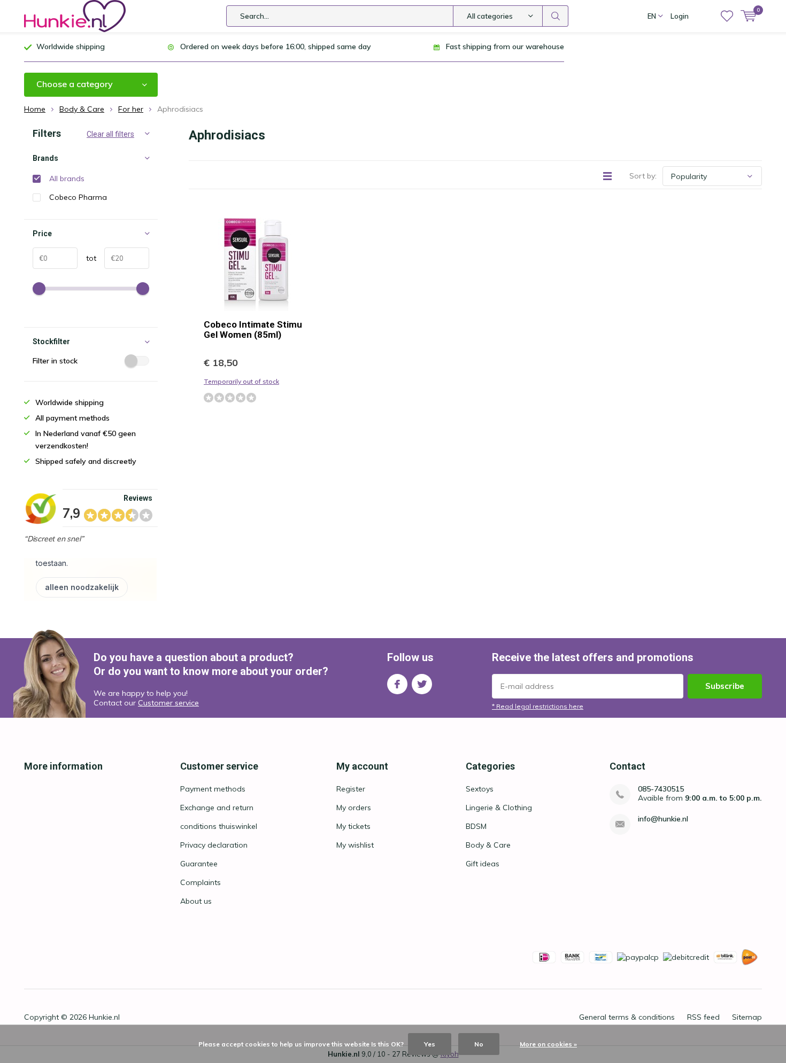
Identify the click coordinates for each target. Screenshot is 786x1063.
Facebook (397, 684)
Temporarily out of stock (241, 381)
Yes (429, 1044)
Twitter (422, 684)
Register (350, 789)
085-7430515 (661, 789)
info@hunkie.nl (663, 819)
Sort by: (643, 176)
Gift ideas (482, 863)
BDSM (476, 826)
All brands (66, 178)
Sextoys (480, 789)
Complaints (200, 882)
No (478, 1044)
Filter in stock (55, 361)
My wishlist (355, 845)
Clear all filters (110, 134)
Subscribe (724, 686)
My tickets (353, 826)
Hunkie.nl (104, 1017)
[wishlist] (727, 16)
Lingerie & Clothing (499, 807)
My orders (353, 807)
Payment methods (212, 789)
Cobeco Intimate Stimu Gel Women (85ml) (253, 329)
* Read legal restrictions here (537, 706)
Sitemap (747, 1017)
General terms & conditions (627, 1017)
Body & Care (488, 845)
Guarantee (199, 863)
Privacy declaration (214, 845)
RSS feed (703, 1017)
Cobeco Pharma (78, 197)
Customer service (168, 703)
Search (555, 16)
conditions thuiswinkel (218, 826)
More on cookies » (548, 1044)
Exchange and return (216, 807)
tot (87, 258)
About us (196, 901)
